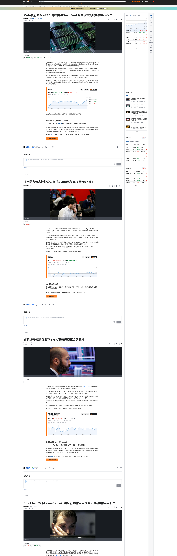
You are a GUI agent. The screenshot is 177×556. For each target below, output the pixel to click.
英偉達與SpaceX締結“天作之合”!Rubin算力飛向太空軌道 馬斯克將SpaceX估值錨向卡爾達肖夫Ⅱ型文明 (139, 112)
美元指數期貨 (128, 43)
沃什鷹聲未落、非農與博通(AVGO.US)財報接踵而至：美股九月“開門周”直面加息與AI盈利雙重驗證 (139, 119)
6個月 (58, 264)
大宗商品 (134, 15)
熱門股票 (128, 168)
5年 (63, 264)
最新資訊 (25, 6)
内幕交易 (68, 6)
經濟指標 (56, 6)
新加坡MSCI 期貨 (129, 34)
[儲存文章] (113, 19)
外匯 (47, 6)
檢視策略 (57, 415)
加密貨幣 (41, 6)
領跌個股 (137, 141)
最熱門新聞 (32, 6)
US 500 (127, 41)
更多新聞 (136, 131)
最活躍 (127, 141)
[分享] (109, 19)
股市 (44, 6)
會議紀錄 (80, 6)
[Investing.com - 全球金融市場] (28, 1)
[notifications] (150, 1)
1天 (49, 264)
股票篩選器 (73, 3)
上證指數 (128, 32)
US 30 (127, 39)
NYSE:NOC (86, 386)
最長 (66, 264)
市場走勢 (128, 138)
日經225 (127, 37)
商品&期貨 (51, 6)
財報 (77, 6)
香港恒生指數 (128, 30)
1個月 (54, 264)
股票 (139, 15)
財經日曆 (67, 3)
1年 (60, 264)
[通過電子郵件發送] (49, 147)
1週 (51, 264)
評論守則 (25, 167)
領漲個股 (132, 141)
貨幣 (127, 15)
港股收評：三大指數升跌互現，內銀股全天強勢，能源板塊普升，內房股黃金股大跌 (139, 126)
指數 (130, 15)
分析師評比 (73, 6)
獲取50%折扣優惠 (136, 1)
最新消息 (36, 6)
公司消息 (63, 6)
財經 (60, 6)
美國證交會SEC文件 (87, 6)
